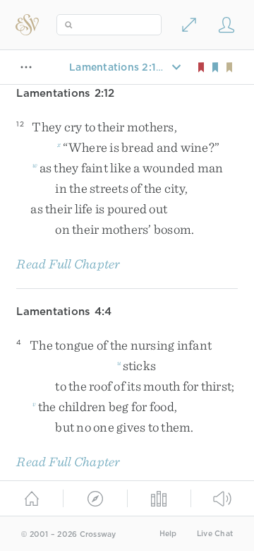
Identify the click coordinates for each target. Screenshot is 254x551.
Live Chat (215, 533)
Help (168, 533)
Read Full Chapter (68, 264)
